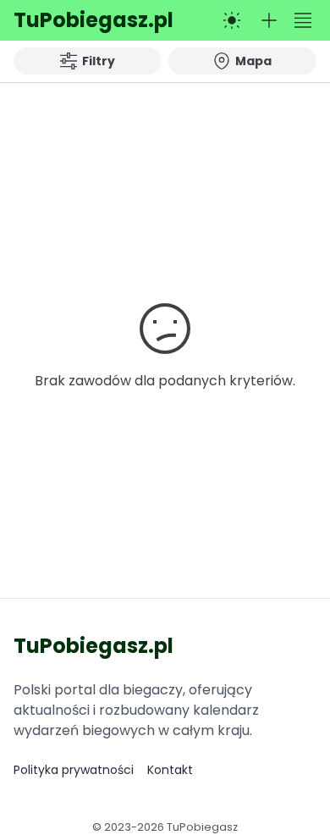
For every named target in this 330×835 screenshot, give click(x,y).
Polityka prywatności (74, 769)
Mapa (253, 61)
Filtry (98, 61)
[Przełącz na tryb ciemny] (231, 20)
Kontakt (170, 769)
